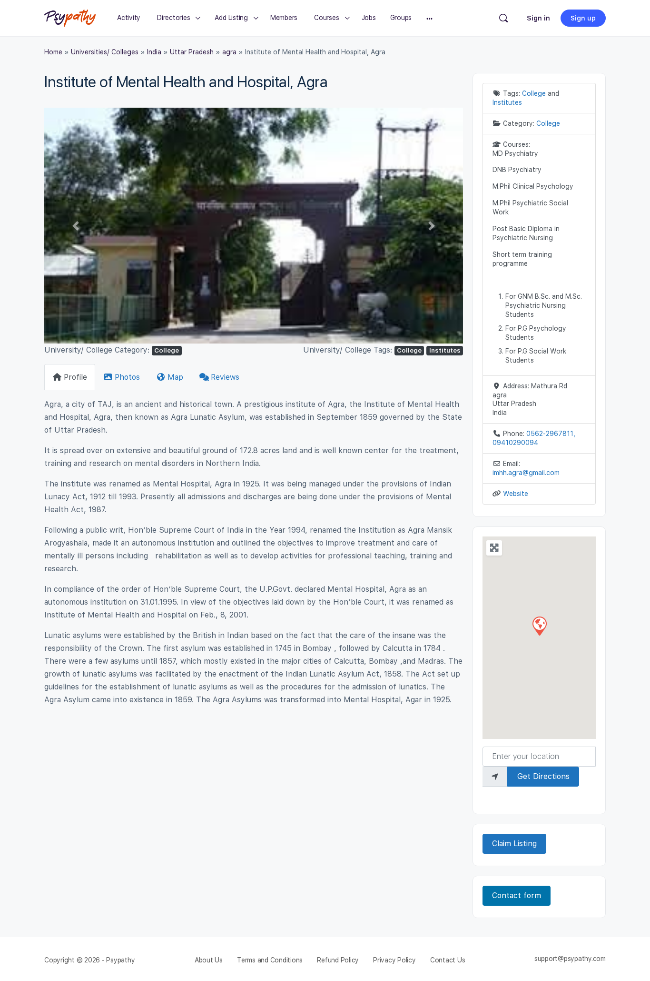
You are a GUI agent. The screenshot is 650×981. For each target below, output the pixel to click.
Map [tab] (175, 377)
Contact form (516, 895)
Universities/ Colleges (104, 52)
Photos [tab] (127, 377)
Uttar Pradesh (192, 52)
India (154, 52)
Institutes (445, 350)
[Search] (503, 18)
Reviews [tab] (225, 377)
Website (515, 493)
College (166, 350)
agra (229, 52)
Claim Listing (514, 843)
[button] (75, 226)
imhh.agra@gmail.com (526, 472)
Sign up (583, 18)
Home (53, 52)
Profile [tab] (75, 377)
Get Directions (543, 776)
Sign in (538, 18)
